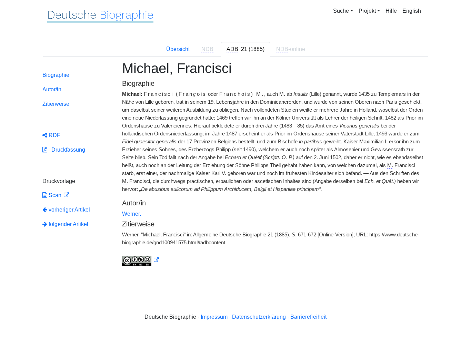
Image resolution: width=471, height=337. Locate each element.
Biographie (55, 75)
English (411, 11)
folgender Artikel (67, 224)
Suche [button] (341, 11)
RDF (53, 135)
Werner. (131, 214)
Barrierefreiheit (308, 317)
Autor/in (51, 89)
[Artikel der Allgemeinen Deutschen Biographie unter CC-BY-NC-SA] (140, 260)
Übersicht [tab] (178, 49)
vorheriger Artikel (69, 210)
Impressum (214, 317)
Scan (55, 195)
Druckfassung (66, 150)
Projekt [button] (367, 11)
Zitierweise (55, 104)
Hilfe (391, 11)
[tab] (245, 49)
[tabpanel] (235, 167)
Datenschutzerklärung (259, 317)
